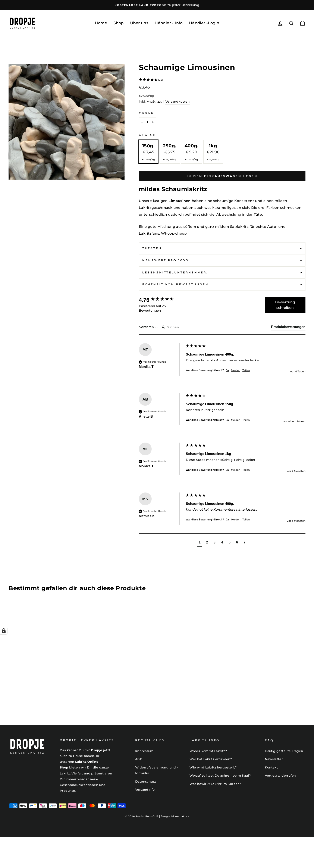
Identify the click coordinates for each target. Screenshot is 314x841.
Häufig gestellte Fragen (284, 751)
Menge (146, 112)
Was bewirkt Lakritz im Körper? (215, 784)
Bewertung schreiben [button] (285, 305)
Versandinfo (145, 789)
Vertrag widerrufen (280, 775)
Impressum (144, 751)
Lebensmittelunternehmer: (175, 272)
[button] (222, 80)
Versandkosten (177, 101)
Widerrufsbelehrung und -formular (156, 770)
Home (101, 23)
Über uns (139, 23)
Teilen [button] (246, 370)
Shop (118, 23)
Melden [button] (235, 370)
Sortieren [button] (147, 327)
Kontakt (271, 767)
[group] (161, 300)
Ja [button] (227, 370)
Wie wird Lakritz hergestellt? (213, 767)
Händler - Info (169, 23)
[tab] (288, 328)
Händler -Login (204, 23)
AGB (138, 759)
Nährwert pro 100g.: (167, 260)
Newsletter (274, 759)
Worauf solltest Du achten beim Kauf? (220, 775)
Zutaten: (152, 248)
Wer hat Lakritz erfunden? (210, 759)
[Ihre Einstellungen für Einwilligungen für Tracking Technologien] (3, 630)
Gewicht (149, 135)
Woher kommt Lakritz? (208, 751)
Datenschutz (145, 781)
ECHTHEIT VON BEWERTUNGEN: (176, 284)
